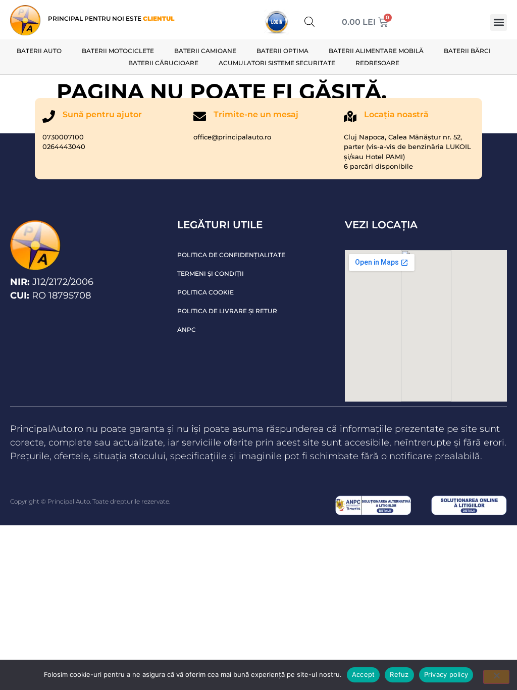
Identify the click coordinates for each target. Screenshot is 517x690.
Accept (363, 674)
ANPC (186, 329)
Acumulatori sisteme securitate (277, 63)
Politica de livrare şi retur (227, 311)
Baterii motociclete (118, 51)
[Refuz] (496, 677)
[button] (498, 22)
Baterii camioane (205, 51)
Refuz (399, 674)
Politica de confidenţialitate (231, 255)
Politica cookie (205, 292)
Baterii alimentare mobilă (376, 51)
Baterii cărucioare (163, 63)
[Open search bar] (309, 21)
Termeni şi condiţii (210, 273)
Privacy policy (446, 674)
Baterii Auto (39, 51)
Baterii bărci (467, 51)
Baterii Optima (282, 51)
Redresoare (377, 63)
